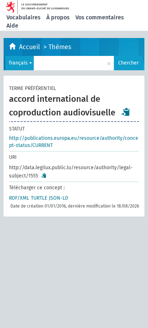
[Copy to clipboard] (126, 112)
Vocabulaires (23, 17)
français (19, 63)
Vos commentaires (99, 17)
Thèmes (59, 47)
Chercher (128, 63)
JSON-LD (58, 198)
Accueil (30, 47)
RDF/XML (19, 198)
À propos (58, 17)
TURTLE (39, 198)
